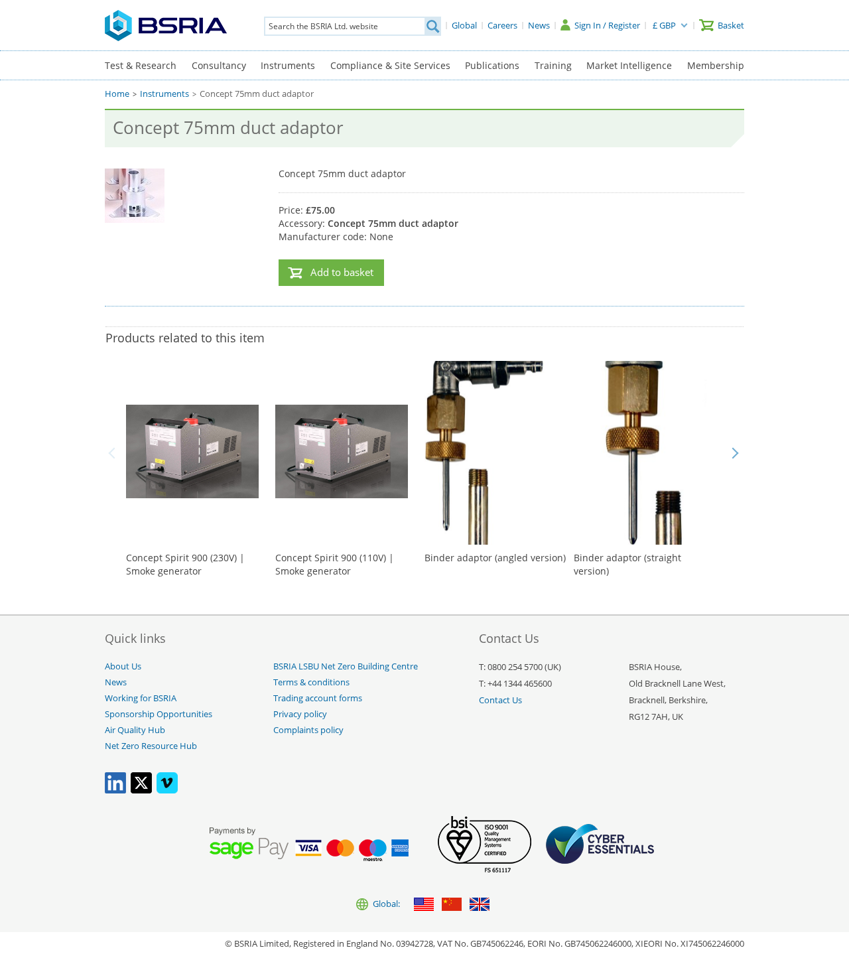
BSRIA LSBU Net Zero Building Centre (345, 666)
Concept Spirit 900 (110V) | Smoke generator (334, 564)
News (116, 682)
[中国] (452, 905)
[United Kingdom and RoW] (480, 905)
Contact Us (500, 700)
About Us (123, 666)
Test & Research (140, 65)
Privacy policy (300, 714)
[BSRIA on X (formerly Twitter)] (141, 790)
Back (114, 453)
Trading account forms (317, 698)
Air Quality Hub (135, 730)
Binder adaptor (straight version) (627, 564)
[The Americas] (424, 905)
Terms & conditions (311, 682)
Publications (492, 65)
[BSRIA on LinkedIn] (115, 790)
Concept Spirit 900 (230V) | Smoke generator (185, 564)
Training (553, 65)
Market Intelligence (629, 65)
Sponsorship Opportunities (158, 714)
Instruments (288, 65)
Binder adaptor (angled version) (495, 557)
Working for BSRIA (140, 698)
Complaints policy (308, 730)
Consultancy (219, 65)
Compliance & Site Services (390, 65)
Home (117, 94)
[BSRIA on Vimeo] (167, 790)
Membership (715, 65)
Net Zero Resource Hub (151, 746)
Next (735, 453)
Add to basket (341, 272)
